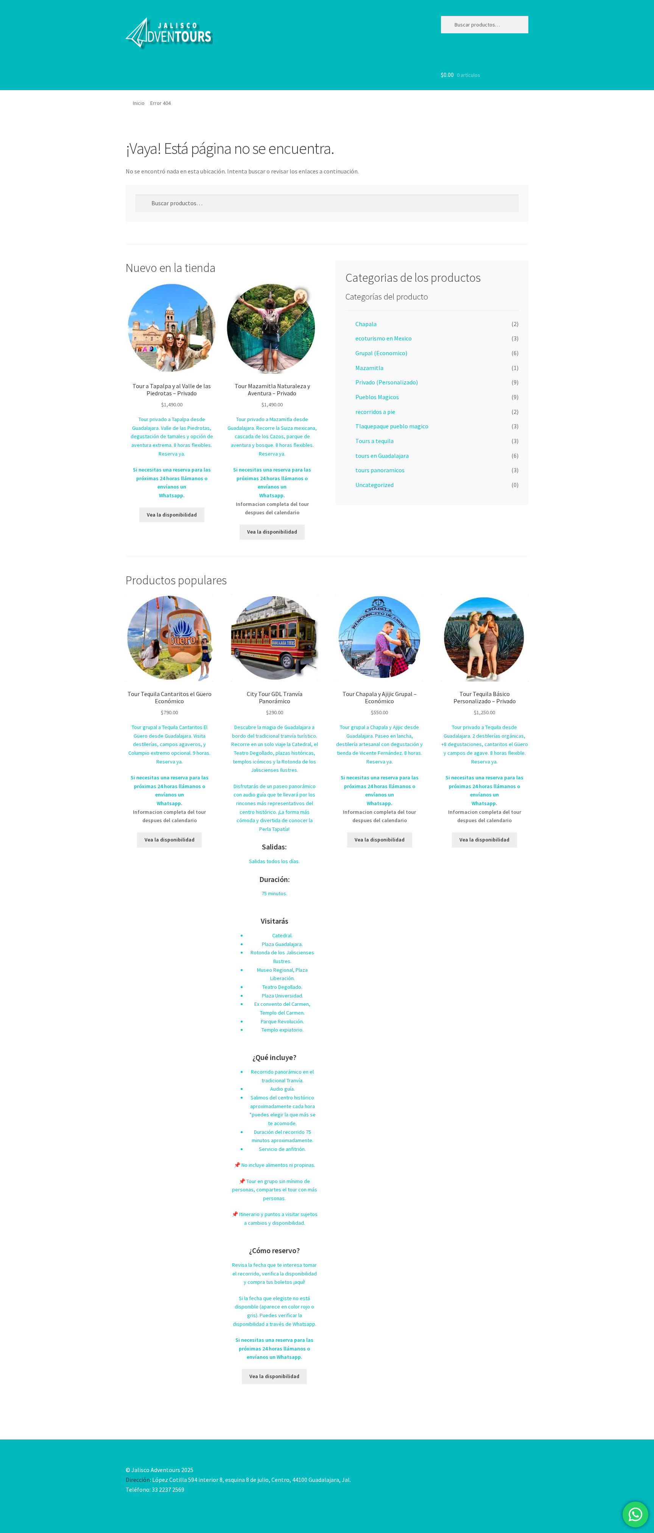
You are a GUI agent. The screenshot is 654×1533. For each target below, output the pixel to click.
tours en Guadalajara (382, 455)
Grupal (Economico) (381, 353)
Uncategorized (374, 485)
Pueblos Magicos (377, 397)
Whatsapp (171, 495)
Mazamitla (369, 368)
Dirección (138, 1479)
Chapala (366, 324)
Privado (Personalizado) (386, 382)
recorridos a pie (375, 411)
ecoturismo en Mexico (383, 338)
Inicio (139, 103)
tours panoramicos (380, 470)
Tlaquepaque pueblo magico (391, 426)
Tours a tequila (374, 441)
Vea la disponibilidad (172, 514)
